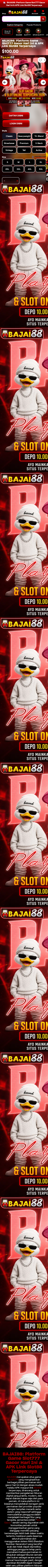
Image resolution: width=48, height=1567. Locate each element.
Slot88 (37, 1487)
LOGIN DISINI (16, 123)
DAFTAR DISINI (16, 115)
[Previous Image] (5, 82)
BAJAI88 (11, 1477)
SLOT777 (13, 1479)
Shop (4, 13)
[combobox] (21, 19)
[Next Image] (43, 82)
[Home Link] (18, 12)
